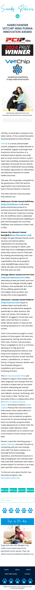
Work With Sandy (11, 574)
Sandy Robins (12, 587)
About (17, 569)
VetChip (4, 143)
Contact (27, 574)
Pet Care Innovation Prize (14, 376)
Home (6, 569)
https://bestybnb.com (20, 235)
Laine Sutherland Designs (21, 587)
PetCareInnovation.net (10, 478)
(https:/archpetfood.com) (13, 277)
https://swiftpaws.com (12, 204)
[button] (18, 16)
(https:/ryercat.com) (10, 302)
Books (28, 569)
